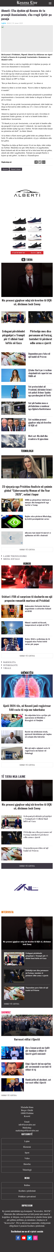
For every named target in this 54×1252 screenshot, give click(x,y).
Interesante (10, 665)
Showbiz (27, 1164)
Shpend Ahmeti (16, 169)
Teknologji (27, 1169)
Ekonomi (27, 1146)
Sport (27, 1152)
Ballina (27, 1185)
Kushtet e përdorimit (27, 1190)
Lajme (3, 23)
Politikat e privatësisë (27, 1196)
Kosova (5, 169)
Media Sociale (11, 558)
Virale (7, 668)
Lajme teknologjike (15, 556)
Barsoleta (9, 662)
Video (27, 1158)
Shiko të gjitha (27, 549)
